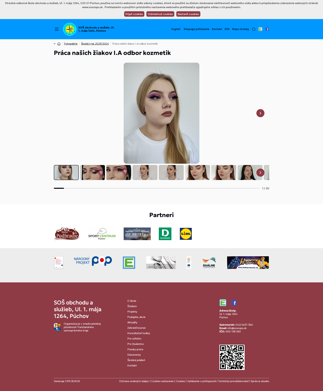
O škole (131, 300)
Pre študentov (135, 344)
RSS (227, 29)
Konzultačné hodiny (138, 333)
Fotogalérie (71, 43)
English (175, 29)
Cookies (181, 381)
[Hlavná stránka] (59, 43)
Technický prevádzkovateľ (233, 381)
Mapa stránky (240, 29)
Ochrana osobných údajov (134, 381)
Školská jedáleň (136, 360)
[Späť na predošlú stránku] (55, 43)
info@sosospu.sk (237, 328)
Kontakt (217, 29)
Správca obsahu (260, 381)
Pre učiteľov (134, 338)
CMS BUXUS (72, 381)
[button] (253, 29)
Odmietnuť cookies (160, 14)
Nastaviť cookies (188, 14)
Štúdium (132, 306)
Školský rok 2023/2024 (95, 43)
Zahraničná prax (136, 327)
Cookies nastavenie (162, 381)
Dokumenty (134, 354)
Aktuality (132, 322)
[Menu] (57, 29)
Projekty (132, 311)
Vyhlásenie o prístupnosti (201, 381)
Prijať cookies (134, 14)
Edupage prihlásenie (196, 29)
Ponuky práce (135, 349)
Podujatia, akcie (136, 317)
